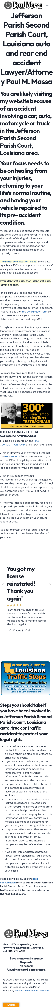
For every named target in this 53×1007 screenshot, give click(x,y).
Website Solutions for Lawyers (32, 990)
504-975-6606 (17, 951)
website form (12, 456)
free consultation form (34, 311)
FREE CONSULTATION (20, 434)
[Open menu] (47, 5)
